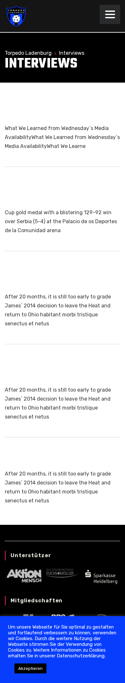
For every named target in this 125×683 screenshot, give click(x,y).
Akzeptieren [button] (30, 668)
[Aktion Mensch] (24, 575)
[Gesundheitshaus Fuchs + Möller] (62, 573)
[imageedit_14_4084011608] (101, 576)
